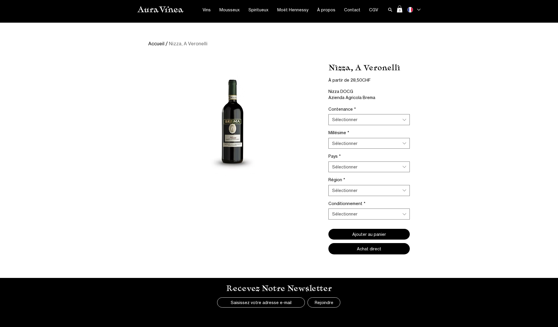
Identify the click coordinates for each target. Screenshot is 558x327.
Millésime (338, 132)
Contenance (342, 109)
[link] (400, 9)
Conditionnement (346, 203)
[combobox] (369, 119)
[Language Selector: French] (413, 9)
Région (336, 179)
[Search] (390, 9)
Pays (334, 156)
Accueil (156, 43)
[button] (206, 10)
